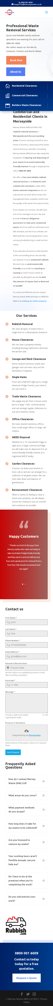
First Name (11, 618)
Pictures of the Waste (15, 723)
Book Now (16, 60)
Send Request (13, 752)
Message (10, 692)
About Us (15, 71)
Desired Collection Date (16, 663)
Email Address (12, 652)
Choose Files (35, 735)
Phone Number (12, 640)
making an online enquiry (34, 301)
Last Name (11, 629)
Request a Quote (26, 978)
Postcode (10, 680)
